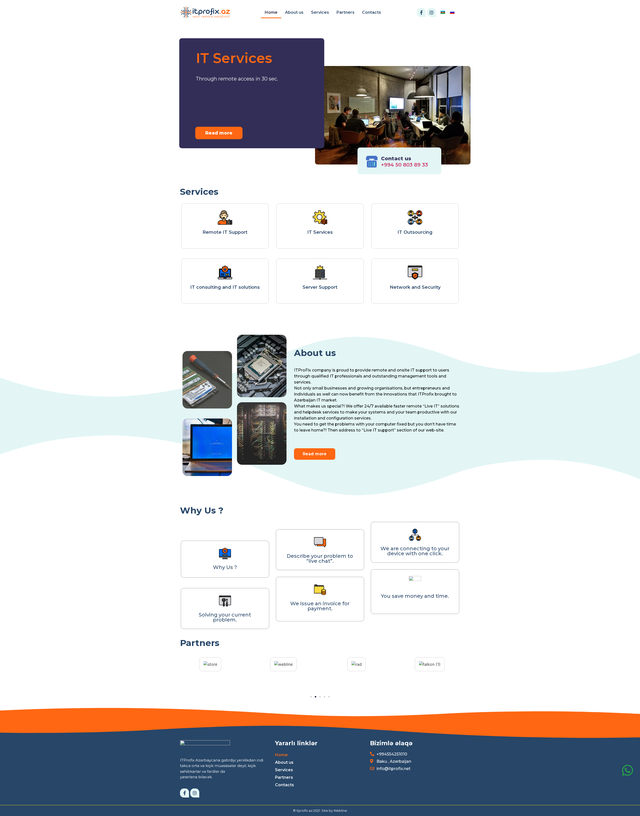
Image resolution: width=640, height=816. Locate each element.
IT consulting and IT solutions (225, 287)
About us (294, 12)
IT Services (320, 232)
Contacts (371, 12)
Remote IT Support (225, 232)
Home (271, 12)
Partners (345, 12)
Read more (218, 133)
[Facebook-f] (421, 12)
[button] (314, 454)
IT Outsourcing (415, 232)
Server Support (320, 287)
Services (320, 12)
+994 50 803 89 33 (404, 165)
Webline (340, 810)
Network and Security (415, 287)
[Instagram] (431, 12)
